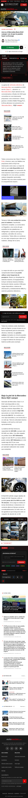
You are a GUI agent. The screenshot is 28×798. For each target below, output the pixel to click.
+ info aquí (18, 786)
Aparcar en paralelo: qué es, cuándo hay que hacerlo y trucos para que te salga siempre (14, 619)
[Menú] (26, 9)
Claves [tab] (4, 58)
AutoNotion (4, 760)
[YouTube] (21, 749)
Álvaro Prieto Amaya (13, 40)
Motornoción (4, 757)
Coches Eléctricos (7, 29)
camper (19, 105)
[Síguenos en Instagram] (21, 577)
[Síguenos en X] (17, 577)
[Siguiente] (26, 75)
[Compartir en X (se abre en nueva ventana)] (21, 47)
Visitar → (25, 571)
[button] (21, 519)
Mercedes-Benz (6, 87)
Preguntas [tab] (13, 58)
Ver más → (24, 676)
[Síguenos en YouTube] (3, 581)
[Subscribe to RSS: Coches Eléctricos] (15, 29)
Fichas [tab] (23, 58)
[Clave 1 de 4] (11, 75)
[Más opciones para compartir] (25, 47)
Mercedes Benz (7, 543)
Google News (7, 577)
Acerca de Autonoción (20, 757)
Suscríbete (22, 317)
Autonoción (4, 793)
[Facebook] (7, 749)
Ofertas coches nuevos (6, 764)
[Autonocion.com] (9, 9)
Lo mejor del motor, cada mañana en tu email (13, 313)
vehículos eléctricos (16, 85)
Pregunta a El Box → (7, 77)
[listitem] (6, 531)
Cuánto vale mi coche (6, 767)
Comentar (21, 562)
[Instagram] (16, 749)
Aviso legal (17, 764)
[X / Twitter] (12, 749)
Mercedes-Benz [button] (7, 105)
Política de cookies (19, 767)
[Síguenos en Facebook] (13, 577)
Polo (2, 162)
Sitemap (3, 771)
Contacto (17, 760)
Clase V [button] (8, 89)
